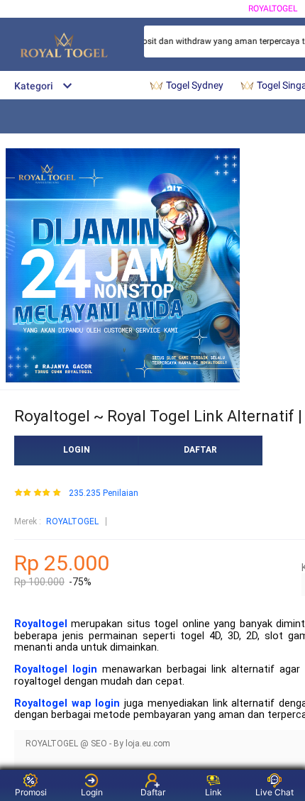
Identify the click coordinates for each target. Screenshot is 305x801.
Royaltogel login (55, 669)
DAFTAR (200, 450)
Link (213, 792)
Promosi (31, 792)
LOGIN (76, 450)
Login (92, 792)
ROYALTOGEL (272, 8)
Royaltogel (40, 624)
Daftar (152, 792)
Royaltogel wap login (67, 703)
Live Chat (274, 792)
